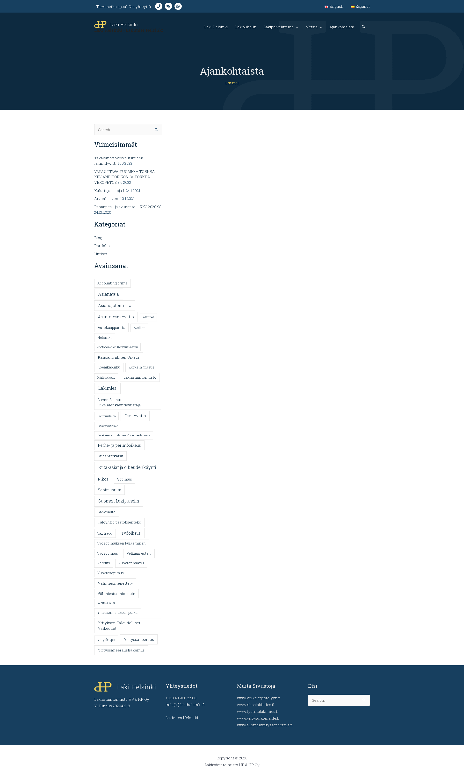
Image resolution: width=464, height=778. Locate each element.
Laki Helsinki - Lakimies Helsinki (129, 30)
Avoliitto (139, 327)
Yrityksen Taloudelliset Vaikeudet (119, 625)
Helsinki (104, 337)
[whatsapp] (179, 6)
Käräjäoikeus (106, 377)
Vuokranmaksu (131, 563)
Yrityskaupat (106, 639)
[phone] (160, 6)
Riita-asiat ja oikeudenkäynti (127, 467)
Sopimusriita (109, 489)
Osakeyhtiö (135, 415)
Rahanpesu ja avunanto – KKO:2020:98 (127, 206)
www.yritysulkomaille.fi (258, 718)
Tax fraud (104, 533)
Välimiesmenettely (115, 583)
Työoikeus (131, 533)
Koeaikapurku (108, 367)
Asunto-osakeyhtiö (116, 316)
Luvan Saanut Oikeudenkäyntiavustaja (119, 402)
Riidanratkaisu (110, 456)
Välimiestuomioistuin (116, 593)
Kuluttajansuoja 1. (109, 190)
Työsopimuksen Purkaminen (121, 543)
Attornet (148, 317)
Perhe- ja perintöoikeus (119, 445)
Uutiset (101, 253)
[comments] (169, 6)
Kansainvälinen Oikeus (119, 357)
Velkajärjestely (139, 553)
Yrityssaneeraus (139, 639)
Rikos (103, 478)
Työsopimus (107, 553)
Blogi (98, 237)
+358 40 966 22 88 (181, 697)
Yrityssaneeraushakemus (121, 650)
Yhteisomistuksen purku (117, 612)
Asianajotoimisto (114, 305)
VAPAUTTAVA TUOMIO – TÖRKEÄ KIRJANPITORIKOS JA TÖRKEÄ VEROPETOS (124, 177)
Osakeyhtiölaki (107, 426)
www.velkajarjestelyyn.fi (259, 697)
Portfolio (102, 245)
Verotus (103, 563)
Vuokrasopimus (110, 573)
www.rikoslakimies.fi (255, 704)
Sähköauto (107, 512)
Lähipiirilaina (106, 416)
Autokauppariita (111, 327)
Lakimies (107, 388)
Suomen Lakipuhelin (118, 501)
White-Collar (106, 603)
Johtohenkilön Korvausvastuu (117, 347)
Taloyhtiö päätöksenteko (119, 522)
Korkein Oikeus (141, 367)
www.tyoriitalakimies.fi (257, 711)
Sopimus (124, 479)
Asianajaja (108, 294)
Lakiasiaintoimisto (139, 377)
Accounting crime (112, 283)
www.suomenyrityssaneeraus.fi (265, 724)
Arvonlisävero (106, 198)
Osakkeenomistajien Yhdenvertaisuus (123, 435)
